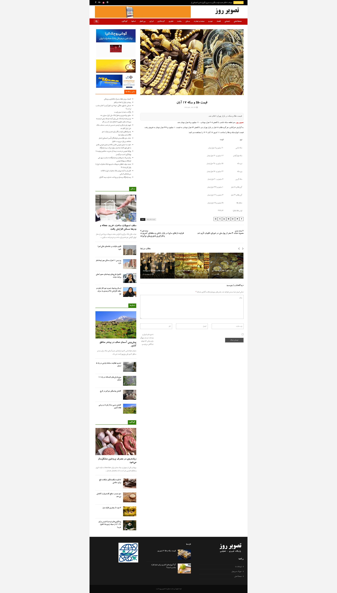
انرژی (151, 22)
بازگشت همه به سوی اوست (122, 112)
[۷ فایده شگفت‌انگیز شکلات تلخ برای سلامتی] (129, 483)
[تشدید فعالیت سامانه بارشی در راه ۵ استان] (129, 367)
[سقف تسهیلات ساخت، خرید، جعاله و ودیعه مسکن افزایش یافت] (115, 208)
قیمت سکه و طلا (151, 219)
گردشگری (161, 22)
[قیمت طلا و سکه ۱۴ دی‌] (192, 265)
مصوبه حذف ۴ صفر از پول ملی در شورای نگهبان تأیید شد (220, 232)
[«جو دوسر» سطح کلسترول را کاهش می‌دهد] (129, 497)
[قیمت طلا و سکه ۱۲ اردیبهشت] (157, 265)
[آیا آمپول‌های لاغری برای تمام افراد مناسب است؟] (184, 568)
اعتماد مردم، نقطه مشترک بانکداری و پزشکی (117, 99)
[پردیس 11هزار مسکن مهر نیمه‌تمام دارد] (129, 264)
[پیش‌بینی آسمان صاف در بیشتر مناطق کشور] (115, 324)
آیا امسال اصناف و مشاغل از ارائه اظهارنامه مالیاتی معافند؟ (214, 2)
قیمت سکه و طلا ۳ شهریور (166, 551)
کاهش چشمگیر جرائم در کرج (110, 391)
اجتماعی (227, 22)
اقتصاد (219, 22)
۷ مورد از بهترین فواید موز (111, 508)
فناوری (171, 22)
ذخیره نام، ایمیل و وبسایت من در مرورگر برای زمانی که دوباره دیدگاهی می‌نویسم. (146, 339)
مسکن (187, 22)
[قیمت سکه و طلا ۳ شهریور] (184, 554)
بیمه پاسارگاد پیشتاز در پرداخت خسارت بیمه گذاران (115, 177)
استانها (133, 22)
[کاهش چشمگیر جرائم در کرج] (129, 395)
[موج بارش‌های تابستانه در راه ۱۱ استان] (129, 381)
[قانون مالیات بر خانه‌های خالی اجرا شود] (129, 250)
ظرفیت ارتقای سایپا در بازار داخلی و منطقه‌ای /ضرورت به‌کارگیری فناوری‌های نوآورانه (162, 234)
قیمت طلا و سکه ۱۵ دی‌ (220, 271)
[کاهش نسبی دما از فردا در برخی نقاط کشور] (129, 409)
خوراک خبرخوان (237, 571)
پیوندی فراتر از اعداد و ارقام (122, 102)
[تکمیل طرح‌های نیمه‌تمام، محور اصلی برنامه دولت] (129, 278)
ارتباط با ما (238, 566)
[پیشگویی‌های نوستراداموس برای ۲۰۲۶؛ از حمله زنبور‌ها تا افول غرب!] (129, 525)
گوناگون (124, 22)
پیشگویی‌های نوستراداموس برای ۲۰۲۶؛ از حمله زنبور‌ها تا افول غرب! (109, 524)
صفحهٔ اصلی (238, 22)
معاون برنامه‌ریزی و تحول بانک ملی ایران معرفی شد (115, 115)
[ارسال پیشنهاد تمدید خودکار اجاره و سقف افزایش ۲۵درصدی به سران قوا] (129, 292)
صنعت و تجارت (199, 22)
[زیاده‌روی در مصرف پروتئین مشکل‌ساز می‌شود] (115, 441)
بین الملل (142, 22)
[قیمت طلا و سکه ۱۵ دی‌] (226, 265)
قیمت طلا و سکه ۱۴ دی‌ (185, 271)
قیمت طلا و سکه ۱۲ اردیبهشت (153, 271)
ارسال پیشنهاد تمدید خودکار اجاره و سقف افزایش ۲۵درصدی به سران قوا (108, 291)
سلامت (179, 22)
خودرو (210, 22)
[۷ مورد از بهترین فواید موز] (129, 511)
